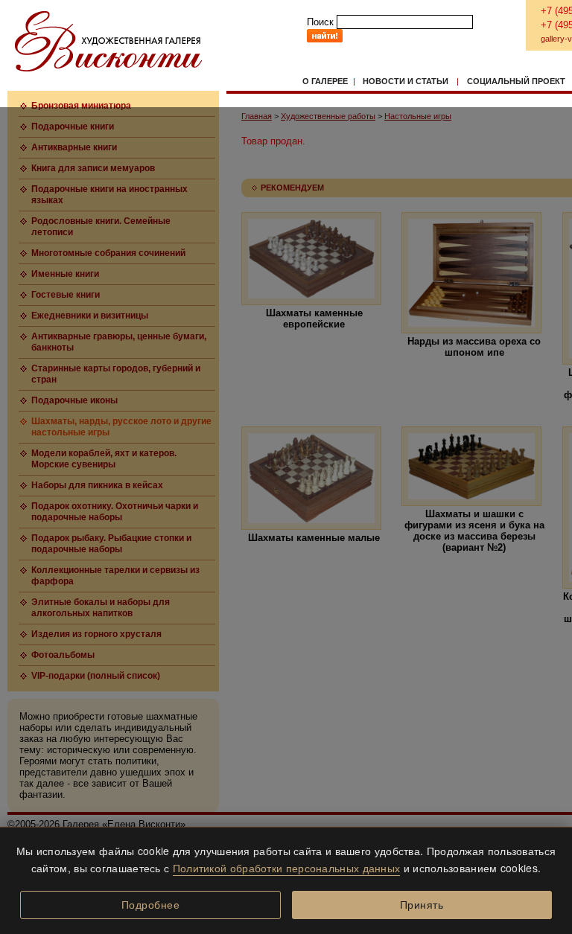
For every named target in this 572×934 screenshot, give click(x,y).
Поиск (320, 22)
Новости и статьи (405, 81)
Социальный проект (516, 81)
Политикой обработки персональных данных (287, 867)
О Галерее (325, 81)
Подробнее (150, 905)
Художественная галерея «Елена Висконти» (108, 41)
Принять (422, 905)
